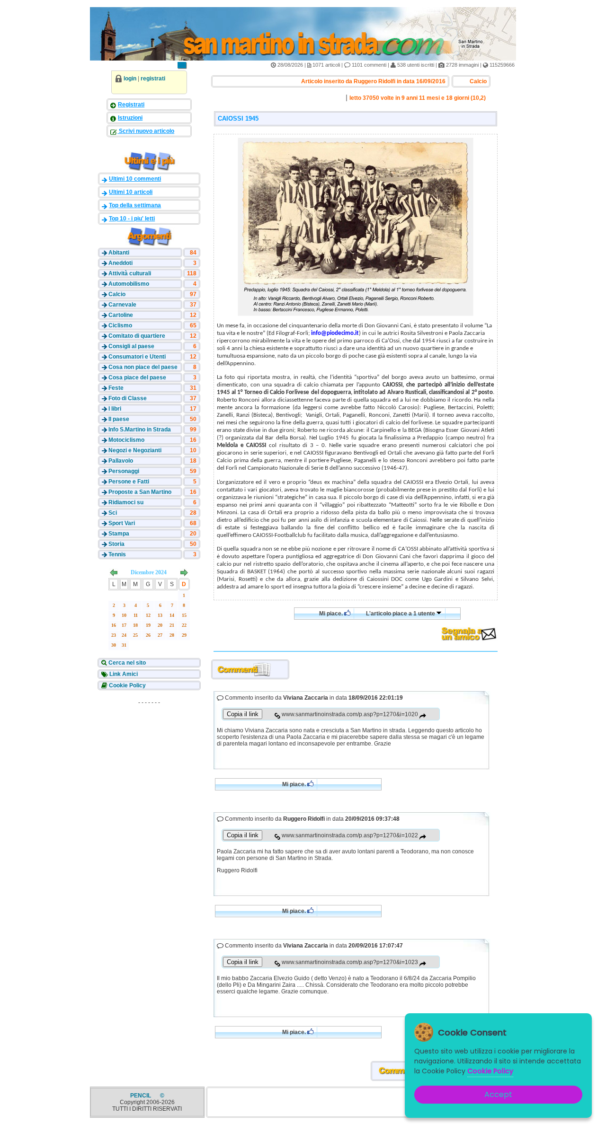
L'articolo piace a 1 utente (401, 613)
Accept (498, 1094)
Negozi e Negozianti (134, 450)
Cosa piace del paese (137, 377)
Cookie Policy (126, 685)
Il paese (118, 419)
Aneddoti (120, 263)
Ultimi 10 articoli (130, 192)
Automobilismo (128, 284)
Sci (112, 512)
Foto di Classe (127, 398)
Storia (116, 544)
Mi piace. (331, 613)
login (130, 78)
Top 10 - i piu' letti (132, 218)
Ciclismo (120, 325)
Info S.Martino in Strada (139, 429)
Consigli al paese (131, 346)
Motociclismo (126, 440)
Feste (116, 388)
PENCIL (141, 1095)
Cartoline (120, 315)
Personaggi (123, 471)
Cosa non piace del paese (143, 367)
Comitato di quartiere (136, 336)
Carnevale (122, 304)
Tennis (117, 554)
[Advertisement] (149, 768)
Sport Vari (121, 523)
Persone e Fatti (128, 481)
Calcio (116, 294)
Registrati (131, 104)
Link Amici (123, 674)
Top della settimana (135, 205)
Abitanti (118, 252)
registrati (153, 78)
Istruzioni (130, 117)
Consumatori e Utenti (137, 356)
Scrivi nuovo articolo (145, 131)
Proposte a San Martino (139, 492)
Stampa (118, 533)
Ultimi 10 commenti (135, 179)
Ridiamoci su (125, 502)
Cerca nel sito (126, 662)
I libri (114, 408)
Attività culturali (129, 273)
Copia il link (242, 714)
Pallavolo (120, 460)
